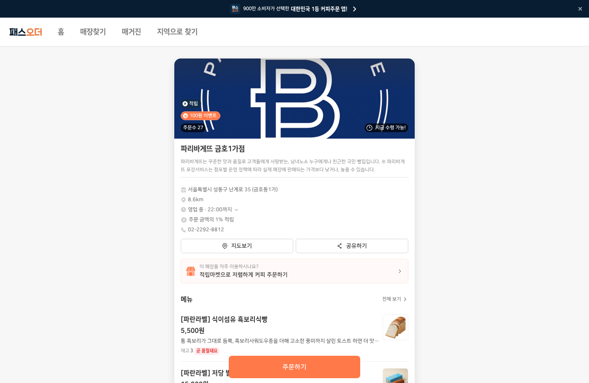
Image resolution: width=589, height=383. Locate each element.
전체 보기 (391, 299)
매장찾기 (93, 32)
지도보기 (241, 246)
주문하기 (294, 367)
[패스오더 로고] (26, 32)
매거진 (131, 32)
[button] (213, 210)
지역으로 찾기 (177, 32)
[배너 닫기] (580, 9)
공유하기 (356, 246)
